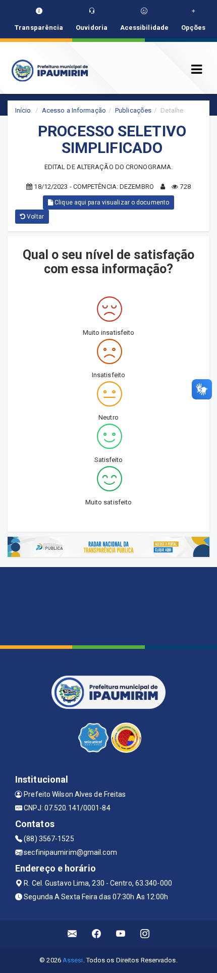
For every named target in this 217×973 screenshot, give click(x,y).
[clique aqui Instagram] (145, 934)
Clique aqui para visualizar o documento (111, 202)
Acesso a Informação (74, 110)
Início (23, 110)
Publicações (133, 110)
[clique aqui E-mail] (72, 934)
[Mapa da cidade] (108, 605)
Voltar (34, 216)
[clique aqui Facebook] (96, 934)
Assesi (73, 960)
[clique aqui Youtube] (121, 934)
